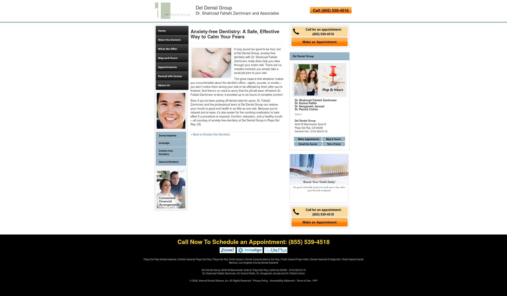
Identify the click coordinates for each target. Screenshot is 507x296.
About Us (164, 85)
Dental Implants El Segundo (325, 259)
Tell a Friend (333, 144)
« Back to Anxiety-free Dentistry (210, 134)
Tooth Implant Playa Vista (294, 259)
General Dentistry (169, 162)
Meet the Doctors (169, 40)
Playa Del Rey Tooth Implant (228, 259)
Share (297, 114)
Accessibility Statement (282, 280)
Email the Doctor (308, 144)
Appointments (167, 67)
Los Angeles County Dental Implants (258, 262)
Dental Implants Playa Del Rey (194, 259)
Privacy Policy (260, 280)
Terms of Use (304, 280)
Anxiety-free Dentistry (166, 152)
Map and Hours (167, 58)
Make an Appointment (319, 42)
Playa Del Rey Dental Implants (160, 259)
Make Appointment (308, 139)
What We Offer (167, 49)
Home (162, 30)
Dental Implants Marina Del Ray (262, 259)
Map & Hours (333, 139)
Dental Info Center (170, 76)
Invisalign (164, 143)
